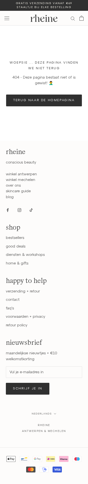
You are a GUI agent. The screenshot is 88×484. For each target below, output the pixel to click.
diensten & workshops (25, 255)
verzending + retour (23, 291)
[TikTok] (31, 210)
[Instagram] (19, 210)
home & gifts (17, 263)
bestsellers (15, 238)
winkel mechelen (20, 180)
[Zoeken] (73, 18)
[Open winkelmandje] (81, 18)
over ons (13, 185)
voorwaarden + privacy (25, 316)
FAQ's (10, 308)
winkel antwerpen (21, 174)
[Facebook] (8, 210)
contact (13, 300)
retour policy (16, 325)
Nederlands (42, 414)
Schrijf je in (27, 388)
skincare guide (18, 191)
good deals (15, 246)
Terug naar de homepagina (44, 100)
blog (10, 197)
